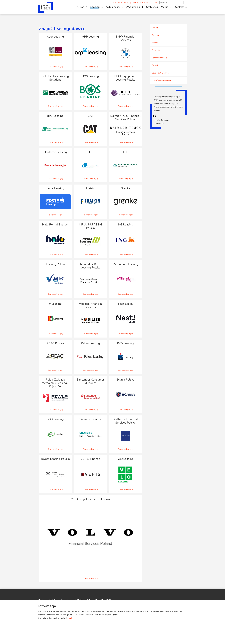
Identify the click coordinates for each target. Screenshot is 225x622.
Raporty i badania (159, 57)
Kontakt (179, 7)
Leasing (95, 7)
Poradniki (156, 42)
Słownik (155, 65)
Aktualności (113, 7)
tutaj (70, 618)
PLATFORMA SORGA (120, 3)
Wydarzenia (133, 7)
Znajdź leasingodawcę (161, 80)
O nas (80, 7)
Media (164, 7)
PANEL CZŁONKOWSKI (141, 3)
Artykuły (155, 35)
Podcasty (156, 50)
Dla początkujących (160, 73)
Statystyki (152, 7)
